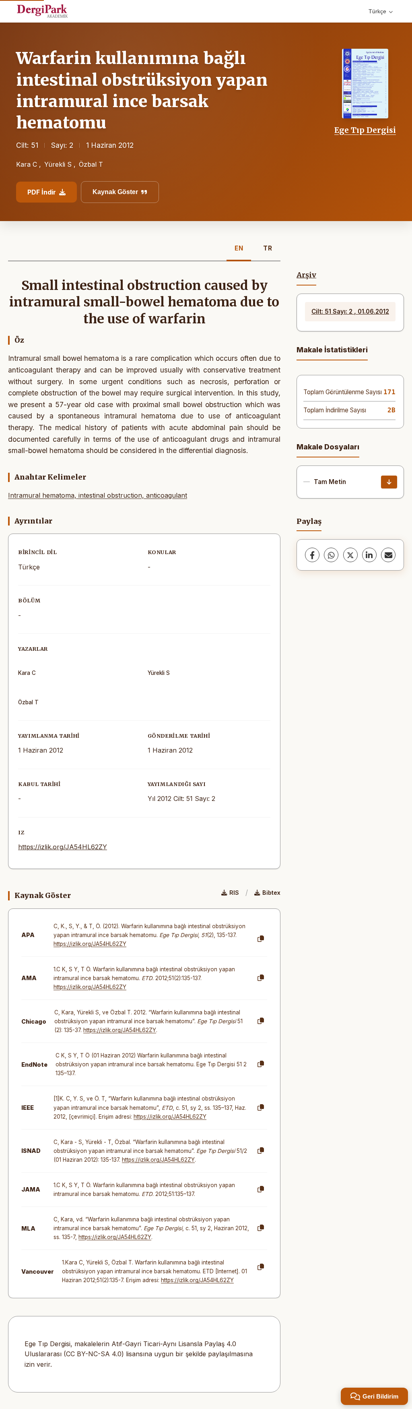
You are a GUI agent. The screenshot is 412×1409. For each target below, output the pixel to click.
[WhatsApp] (331, 555)
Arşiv (306, 275)
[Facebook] (312, 555)
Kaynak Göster (115, 191)
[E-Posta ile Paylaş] (388, 555)
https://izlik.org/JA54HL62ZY (62, 847)
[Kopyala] (260, 939)
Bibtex (271, 892)
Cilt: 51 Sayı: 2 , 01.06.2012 (350, 311)
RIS (234, 892)
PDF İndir (41, 192)
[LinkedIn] (369, 555)
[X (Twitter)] (350, 555)
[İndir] (389, 482)
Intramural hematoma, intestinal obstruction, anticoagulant (97, 495)
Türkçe (377, 11)
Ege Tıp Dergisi (365, 130)
